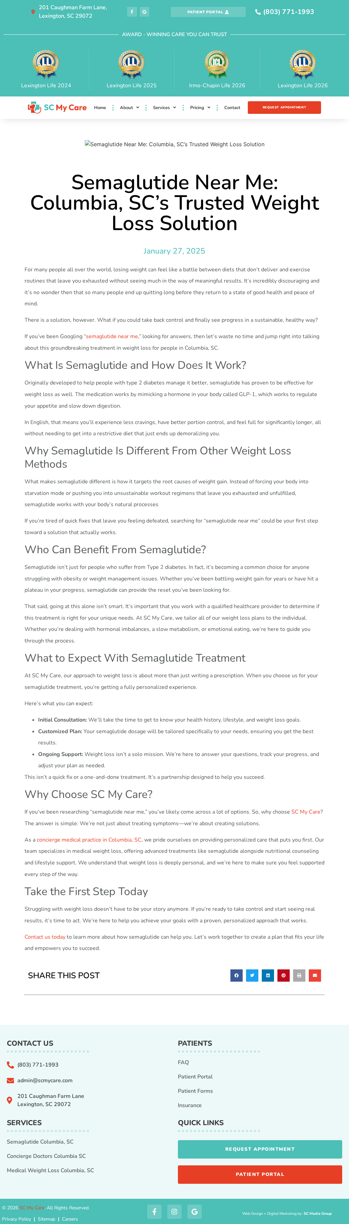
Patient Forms (195, 1091)
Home (100, 108)
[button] (236, 975)
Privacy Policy (16, 1219)
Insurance (190, 1105)
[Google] (145, 12)
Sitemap (46, 1219)
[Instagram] (174, 1212)
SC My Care (31, 1208)
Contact (232, 108)
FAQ (183, 1062)
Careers (70, 1219)
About (126, 108)
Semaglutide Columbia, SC (40, 1142)
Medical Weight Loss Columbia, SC (50, 1170)
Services (161, 108)
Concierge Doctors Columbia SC (46, 1156)
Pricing (197, 108)
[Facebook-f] (132, 12)
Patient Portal (195, 1077)
